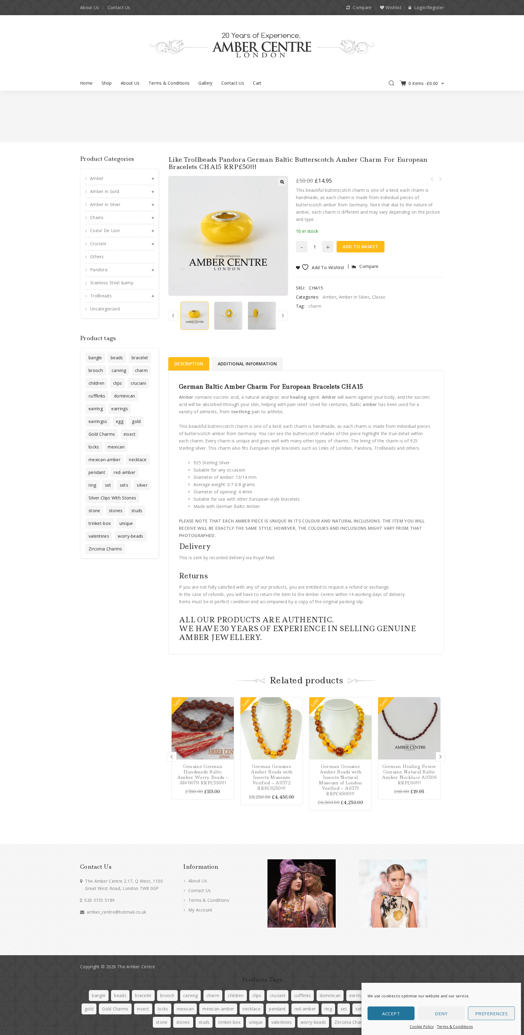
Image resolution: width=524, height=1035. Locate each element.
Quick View (228, 734)
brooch (96, 370)
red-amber (124, 472)
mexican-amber (104, 459)
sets (124, 485)
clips (117, 383)
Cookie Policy (422, 1026)
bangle (95, 357)
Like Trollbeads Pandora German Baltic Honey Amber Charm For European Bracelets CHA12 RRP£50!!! (440, 179)
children (96, 383)
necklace (137, 459)
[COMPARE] (228, 713)
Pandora (98, 269)
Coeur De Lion (105, 230)
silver (142, 485)
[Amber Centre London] (262, 45)
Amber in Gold (104, 191)
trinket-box (100, 523)
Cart (257, 83)
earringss (98, 421)
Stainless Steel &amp (111, 283)
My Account (199, 910)
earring (96, 408)
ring (92, 485)
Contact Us (119, 7)
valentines (99, 536)
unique (126, 523)
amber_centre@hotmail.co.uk (116, 912)
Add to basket (360, 246)
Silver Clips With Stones (112, 498)
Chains (97, 217)
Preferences (491, 1013)
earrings (119, 408)
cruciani (138, 383)
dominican (124, 396)
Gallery (205, 83)
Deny (441, 1013)
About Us (89, 7)
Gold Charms (102, 434)
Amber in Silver (354, 297)
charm (314, 306)
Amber (329, 297)
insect (130, 434)
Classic (379, 297)
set (108, 485)
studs (137, 510)
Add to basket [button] (228, 702)
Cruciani (98, 243)
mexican (116, 447)
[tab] (189, 363)
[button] (282, 182)
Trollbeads (101, 296)
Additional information (247, 364)
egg (119, 421)
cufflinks (97, 396)
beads (117, 357)
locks (94, 447)
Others (97, 256)
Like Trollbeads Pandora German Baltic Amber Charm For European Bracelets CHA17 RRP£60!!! (432, 179)
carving (119, 370)
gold (136, 421)
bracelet (140, 357)
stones (116, 510)
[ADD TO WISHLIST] (228, 724)
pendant (97, 472)
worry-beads (130, 536)
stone (94, 510)
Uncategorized (105, 309)
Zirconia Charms (105, 549)
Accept (391, 1013)
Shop (107, 83)
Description (188, 364)
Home (86, 83)
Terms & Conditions (455, 1026)
